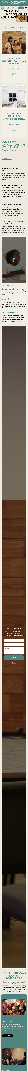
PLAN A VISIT (14, 68)
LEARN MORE (14, 124)
